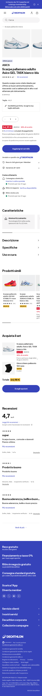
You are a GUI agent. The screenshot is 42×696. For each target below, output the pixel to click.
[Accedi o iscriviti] (31, 13)
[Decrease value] (5, 119)
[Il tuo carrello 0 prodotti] (37, 13)
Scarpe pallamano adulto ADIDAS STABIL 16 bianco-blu (27, 297)
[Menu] (5, 13)
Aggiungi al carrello (21, 149)
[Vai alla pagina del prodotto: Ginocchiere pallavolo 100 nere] (8, 368)
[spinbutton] (10, 119)
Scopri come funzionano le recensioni (16, 425)
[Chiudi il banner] (38, 4)
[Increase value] (15, 119)
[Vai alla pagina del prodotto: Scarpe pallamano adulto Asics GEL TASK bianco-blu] (8, 349)
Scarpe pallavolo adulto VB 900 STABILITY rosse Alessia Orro (9, 297)
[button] (37, 359)
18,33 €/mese (9, 131)
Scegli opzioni (21, 389)
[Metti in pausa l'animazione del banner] (34, 4)
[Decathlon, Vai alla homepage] (18, 13)
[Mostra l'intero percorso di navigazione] (3, 27)
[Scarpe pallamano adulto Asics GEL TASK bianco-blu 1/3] (16, 43)
